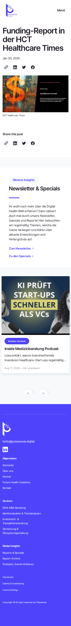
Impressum (8, 577)
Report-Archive (11, 558)
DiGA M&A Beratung (14, 507)
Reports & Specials (13, 552)
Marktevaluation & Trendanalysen (22, 513)
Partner (7, 476)
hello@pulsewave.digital (19, 441)
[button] (61, 10)
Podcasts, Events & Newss (18, 564)
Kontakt (7, 487)
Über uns (8, 470)
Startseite (8, 465)
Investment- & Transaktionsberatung (15, 521)
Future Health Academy (16, 482)
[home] (11, 10)
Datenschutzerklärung (13, 583)
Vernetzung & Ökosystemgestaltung (15, 531)
